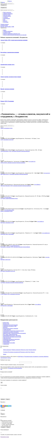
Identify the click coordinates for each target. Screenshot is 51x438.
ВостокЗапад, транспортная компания (10, 52)
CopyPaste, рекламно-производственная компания (12, 282)
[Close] (1, 419)
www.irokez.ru (40, 221)
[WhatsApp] (7, 406)
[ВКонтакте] (1, 406)
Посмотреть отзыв (5, 436)
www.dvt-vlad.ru (7, 197)
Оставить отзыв (6, 32)
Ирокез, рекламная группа (6, 211)
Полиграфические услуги (9, 340)
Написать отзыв (24, 349)
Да (1, 382)
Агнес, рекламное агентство (7, 139)
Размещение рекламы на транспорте (11, 339)
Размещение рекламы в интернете (11, 332)
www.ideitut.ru (37, 184)
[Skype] (9, 406)
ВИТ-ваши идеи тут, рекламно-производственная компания (14, 174)
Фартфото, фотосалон (5, 259)
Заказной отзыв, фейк (7, 423)
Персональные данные (7, 421)
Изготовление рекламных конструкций (12, 336)
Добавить (3, 399)
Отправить (3, 427)
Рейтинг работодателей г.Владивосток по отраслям (14, 34)
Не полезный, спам (6, 425)
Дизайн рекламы (7, 329)
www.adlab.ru (38, 304)
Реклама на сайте (24, 352)
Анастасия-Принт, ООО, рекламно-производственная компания (15, 151)
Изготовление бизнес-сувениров (10, 328)
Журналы (5, 327)
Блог (29, 352)
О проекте (5, 352)
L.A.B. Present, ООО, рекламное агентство (10, 294)
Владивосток (3, 4)
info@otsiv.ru (21, 356)
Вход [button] (2, 6)
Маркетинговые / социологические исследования (14, 333)
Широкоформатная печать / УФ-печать (12, 335)
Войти (4, 354)
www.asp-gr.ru (47, 173)
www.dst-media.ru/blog (9, 209)
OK (1, 369)
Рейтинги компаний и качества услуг (11, 33)
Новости (33, 352)
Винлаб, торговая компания (7, 89)
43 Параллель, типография (7, 305)
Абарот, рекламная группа (6, 128)
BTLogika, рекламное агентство (8, 271)
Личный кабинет (32, 349)
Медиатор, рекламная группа (7, 222)
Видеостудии (6, 323)
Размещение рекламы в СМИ (9, 326)
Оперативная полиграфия (9, 342)
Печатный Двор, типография (7, 234)
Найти (4, 30)
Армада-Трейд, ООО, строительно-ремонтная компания (14, 40)
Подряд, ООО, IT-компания (7, 101)
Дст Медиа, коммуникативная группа (9, 198)
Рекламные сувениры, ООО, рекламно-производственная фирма (15, 246)
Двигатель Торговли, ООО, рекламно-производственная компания (16, 185)
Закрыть (7, 399)
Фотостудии (6, 322)
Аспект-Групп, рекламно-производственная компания (13, 162)
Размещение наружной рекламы (10, 324)
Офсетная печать (7, 338)
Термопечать (6, 343)
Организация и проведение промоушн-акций (13, 330)
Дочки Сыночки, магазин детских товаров (11, 76)
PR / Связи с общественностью (10, 334)
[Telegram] (10, 406)
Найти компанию (7, 349)
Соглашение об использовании (15, 368)
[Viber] (5, 406)
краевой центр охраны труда (7, 64)
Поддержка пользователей (14, 352)
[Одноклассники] (3, 406)
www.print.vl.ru (32, 161)
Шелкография (6, 341)
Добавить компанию (7, 31)
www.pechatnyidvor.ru (14, 245)
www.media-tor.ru (46, 233)
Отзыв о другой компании (8, 424)
